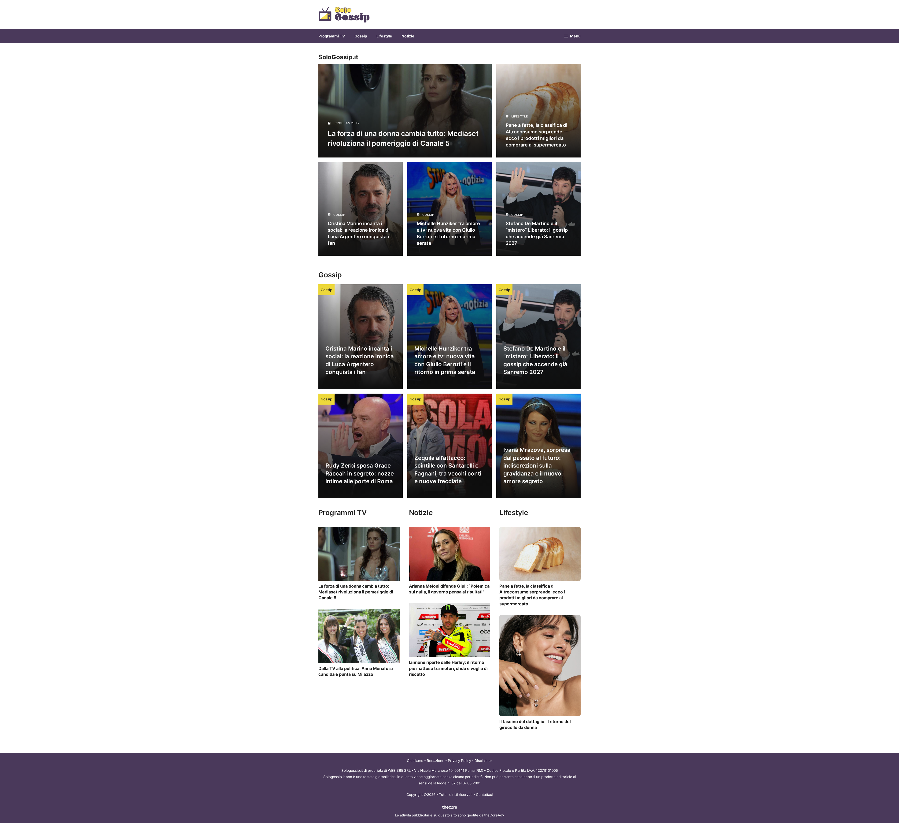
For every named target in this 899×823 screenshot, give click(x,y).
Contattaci (484, 794)
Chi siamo (415, 760)
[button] (572, 36)
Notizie (408, 36)
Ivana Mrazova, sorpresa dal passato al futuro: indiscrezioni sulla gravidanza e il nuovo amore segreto (537, 465)
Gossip (360, 36)
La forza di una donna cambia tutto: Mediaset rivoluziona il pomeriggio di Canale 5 (355, 592)
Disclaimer (483, 760)
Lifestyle (384, 36)
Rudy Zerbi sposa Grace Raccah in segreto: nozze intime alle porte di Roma (359, 473)
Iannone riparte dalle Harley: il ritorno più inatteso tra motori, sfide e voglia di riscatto (448, 668)
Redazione (435, 760)
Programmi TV (331, 36)
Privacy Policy (459, 760)
